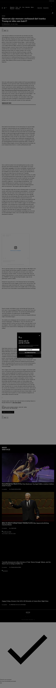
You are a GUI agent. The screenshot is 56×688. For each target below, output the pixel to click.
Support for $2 (29, 349)
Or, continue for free (29, 355)
